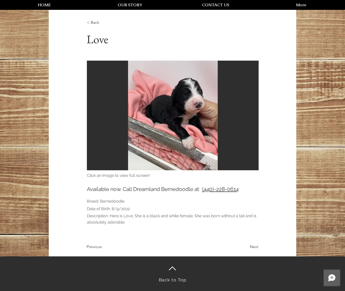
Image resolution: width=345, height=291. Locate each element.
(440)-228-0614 (220, 189)
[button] (173, 115)
